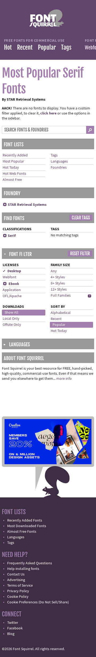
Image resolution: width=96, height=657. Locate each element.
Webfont (9, 277)
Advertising (16, 580)
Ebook (11, 284)
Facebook (15, 628)
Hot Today (11, 167)
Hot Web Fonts (14, 173)
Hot (8, 47)
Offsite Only (12, 324)
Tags (66, 47)
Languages (59, 161)
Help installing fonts (23, 568)
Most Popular (13, 161)
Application (12, 290)
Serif (9, 235)
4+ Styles (58, 277)
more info (64, 378)
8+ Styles (58, 283)
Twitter (12, 622)
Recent (25, 47)
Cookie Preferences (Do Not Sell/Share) (38, 602)
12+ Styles (59, 289)
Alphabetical (61, 312)
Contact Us (16, 574)
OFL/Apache (12, 296)
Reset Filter (80, 253)
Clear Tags (81, 217)
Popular (47, 47)
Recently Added (15, 155)
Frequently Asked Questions (29, 563)
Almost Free (12, 179)
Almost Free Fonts (21, 531)
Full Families (61, 295)
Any (54, 271)
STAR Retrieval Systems (24, 204)
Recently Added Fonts (24, 520)
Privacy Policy (18, 591)
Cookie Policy (18, 596)
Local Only (11, 318)
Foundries (59, 167)
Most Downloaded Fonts (26, 526)
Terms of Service (20, 585)
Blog (10, 634)
